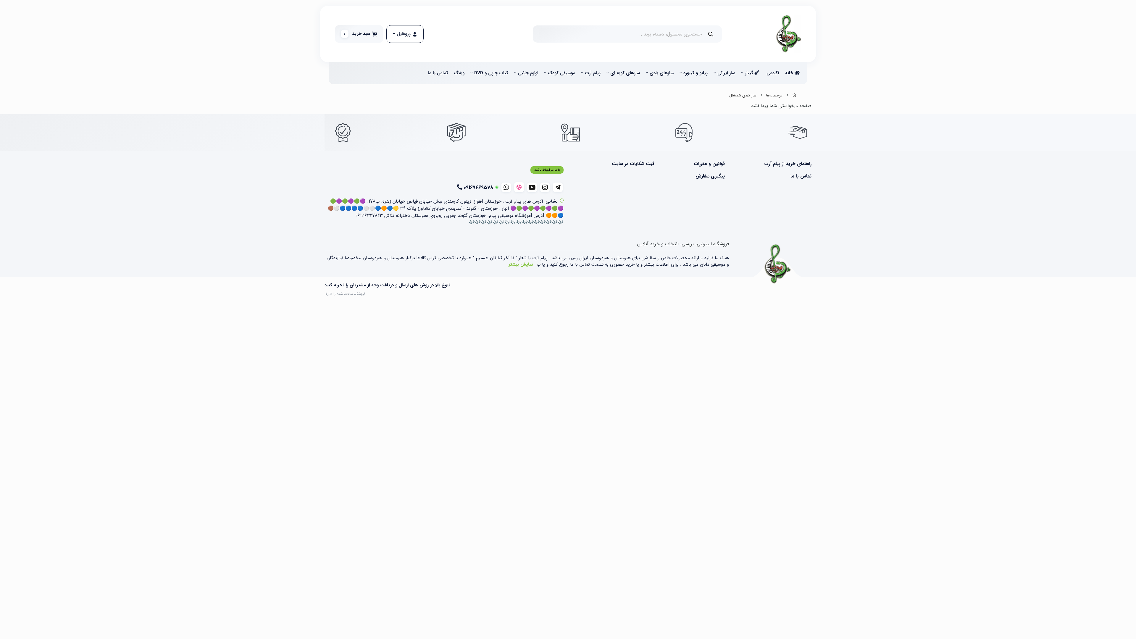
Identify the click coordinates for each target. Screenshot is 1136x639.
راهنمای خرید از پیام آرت (787, 163)
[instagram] (545, 187)
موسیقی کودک (561, 73)
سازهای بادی (662, 73)
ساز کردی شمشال (742, 96)
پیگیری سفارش (710, 176)
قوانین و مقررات (709, 163)
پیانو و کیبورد (695, 73)
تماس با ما (438, 73)
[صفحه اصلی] (794, 96)
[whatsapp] (506, 187)
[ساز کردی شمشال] (777, 264)
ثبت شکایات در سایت (633, 163)
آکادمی (773, 73)
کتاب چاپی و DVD (491, 73)
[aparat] (519, 187)
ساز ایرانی (726, 73)
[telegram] (558, 187)
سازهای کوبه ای (625, 73)
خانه (790, 73)
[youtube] (532, 187)
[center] (710, 34)
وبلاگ (459, 73)
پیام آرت (593, 73)
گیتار (750, 73)
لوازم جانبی (528, 73)
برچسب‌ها (774, 96)
